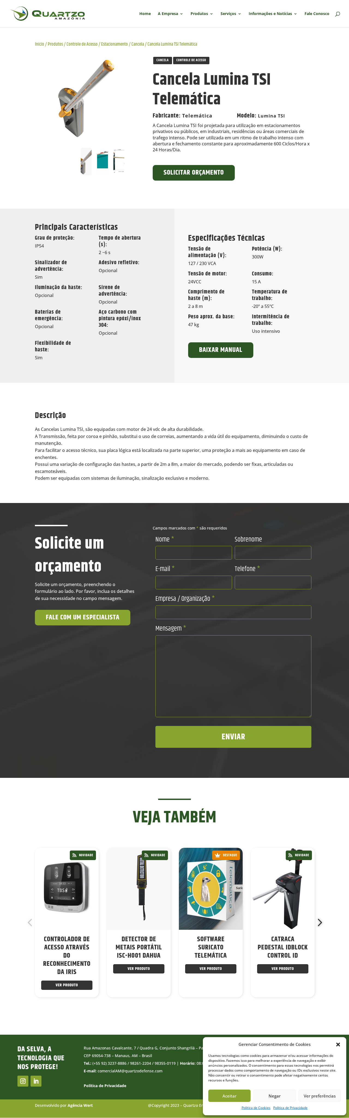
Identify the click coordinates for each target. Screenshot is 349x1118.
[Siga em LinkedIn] (36, 1081)
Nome (164, 539)
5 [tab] (184, 1013)
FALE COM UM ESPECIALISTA (82, 617)
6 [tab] (192, 1013)
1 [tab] (152, 1013)
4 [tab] (176, 1013)
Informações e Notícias (270, 14)
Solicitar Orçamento (194, 172)
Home (145, 14)
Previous (31, 922)
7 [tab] (201, 1013)
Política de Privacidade (290, 1107)
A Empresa (168, 14)
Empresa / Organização (185, 599)
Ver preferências (320, 1096)
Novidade (86, 855)
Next (318, 922)
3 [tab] (168, 1013)
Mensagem (170, 628)
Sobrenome (248, 539)
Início (39, 44)
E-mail (165, 569)
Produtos (199, 14)
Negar (275, 1096)
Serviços (228, 14)
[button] (338, 1044)
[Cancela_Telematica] (86, 99)
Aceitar (229, 1096)
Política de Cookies (256, 1107)
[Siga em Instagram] (22, 1081)
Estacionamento (114, 44)
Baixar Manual (220, 350)
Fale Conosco (317, 14)
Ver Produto (67, 985)
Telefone (247, 569)
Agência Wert (80, 1105)
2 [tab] (160, 1013)
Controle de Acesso (82, 44)
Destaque (230, 855)
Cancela (137, 44)
